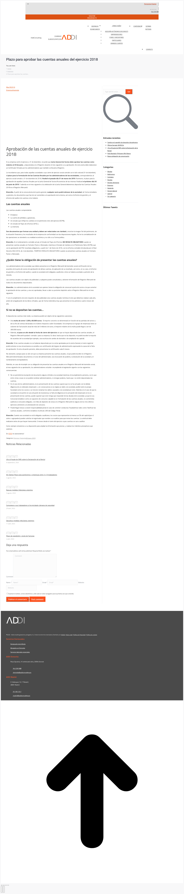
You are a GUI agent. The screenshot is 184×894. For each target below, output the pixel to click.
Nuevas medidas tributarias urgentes (19, 490)
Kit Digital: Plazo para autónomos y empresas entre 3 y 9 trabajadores (31, 474)
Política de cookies (91, 635)
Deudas (109, 180)
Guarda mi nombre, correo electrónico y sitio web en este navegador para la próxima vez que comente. (41, 594)
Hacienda (15, 90)
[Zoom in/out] (8, 885)
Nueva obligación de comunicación (118, 156)
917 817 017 (17, 691)
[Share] (4, 885)
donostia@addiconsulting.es (22, 672)
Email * (44, 582)
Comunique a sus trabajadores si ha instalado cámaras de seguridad (30, 505)
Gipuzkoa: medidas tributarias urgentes (20, 520)
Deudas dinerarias (113, 182)
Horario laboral (112, 191)
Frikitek (63, 635)
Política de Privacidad (79, 635)
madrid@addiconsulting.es (21, 696)
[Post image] (12, 456)
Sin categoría (111, 196)
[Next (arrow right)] (4, 889)
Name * (9, 582)
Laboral (109, 193)
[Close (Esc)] (2, 885)
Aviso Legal (69, 635)
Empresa (9, 90)
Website (81, 582)
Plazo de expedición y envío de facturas (20, 536)
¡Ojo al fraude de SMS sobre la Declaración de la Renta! (25, 459)
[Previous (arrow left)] (2, 889)
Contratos (110, 177)
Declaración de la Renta (17, 644)
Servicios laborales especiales (20, 652)
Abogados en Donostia (17, 648)
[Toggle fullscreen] (6, 885)
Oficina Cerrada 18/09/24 (115, 145)
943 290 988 (155, 12)
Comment (9, 576)
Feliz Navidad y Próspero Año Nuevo (119, 153)
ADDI (10, 433)
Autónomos (111, 174)
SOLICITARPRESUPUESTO (92, 17)
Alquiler (109, 171)
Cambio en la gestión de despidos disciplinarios (122, 142)
